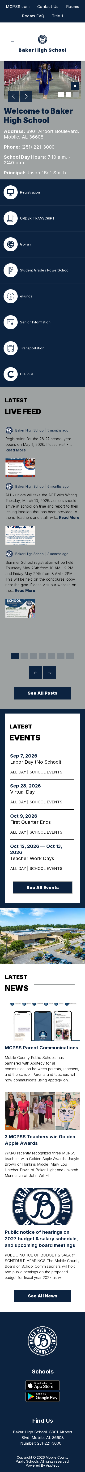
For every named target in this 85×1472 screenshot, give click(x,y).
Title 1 (57, 16)
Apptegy (53, 1465)
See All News (42, 1295)
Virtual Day (24, 792)
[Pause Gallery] (75, 86)
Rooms (72, 6)
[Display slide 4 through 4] (42, 656)
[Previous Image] (13, 97)
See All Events (42, 887)
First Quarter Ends (32, 822)
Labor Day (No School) (36, 762)
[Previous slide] (35, 672)
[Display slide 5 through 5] (51, 656)
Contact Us (48, 6)
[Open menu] (12, 41)
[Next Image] (26, 97)
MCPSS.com (18, 6)
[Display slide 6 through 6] (60, 656)
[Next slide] (49, 672)
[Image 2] (68, 94)
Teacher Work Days (34, 858)
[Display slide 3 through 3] (33, 656)
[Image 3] (76, 94)
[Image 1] (61, 94)
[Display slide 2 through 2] (24, 656)
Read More (15, 450)
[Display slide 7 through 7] (70, 656)
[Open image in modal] (20, 467)
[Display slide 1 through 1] (15, 656)
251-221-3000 (49, 1443)
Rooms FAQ (33, 16)
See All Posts (42, 693)
